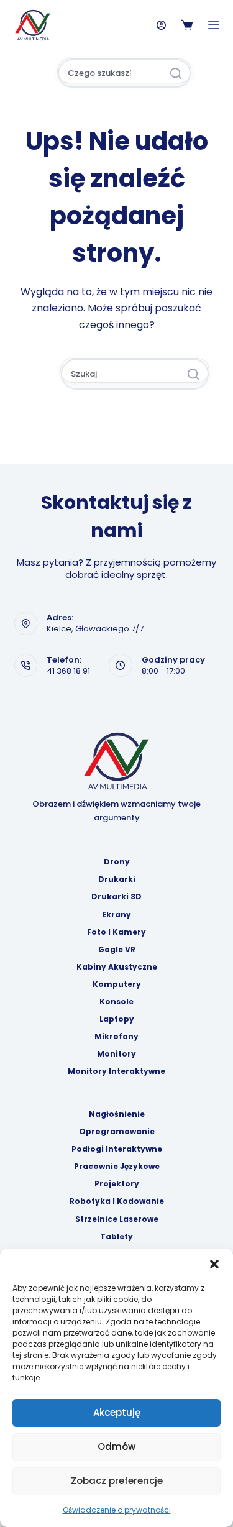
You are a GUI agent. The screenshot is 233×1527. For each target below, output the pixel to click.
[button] (214, 1264)
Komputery (117, 984)
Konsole (116, 1002)
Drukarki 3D (116, 897)
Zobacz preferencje (117, 1480)
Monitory (116, 1054)
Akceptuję (116, 1412)
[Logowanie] (161, 25)
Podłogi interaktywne (116, 1149)
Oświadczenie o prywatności (117, 1510)
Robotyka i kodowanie (117, 1201)
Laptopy (116, 1019)
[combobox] (110, 73)
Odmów (116, 1446)
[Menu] (213, 24)
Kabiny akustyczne (116, 967)
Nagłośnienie (117, 1114)
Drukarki (116, 879)
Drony (117, 862)
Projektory (116, 1184)
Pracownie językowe (117, 1167)
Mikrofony (116, 1037)
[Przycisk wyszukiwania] (176, 73)
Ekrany (116, 915)
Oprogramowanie (117, 1132)
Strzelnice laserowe (116, 1219)
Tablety (116, 1237)
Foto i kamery (116, 932)
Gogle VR (116, 950)
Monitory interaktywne (116, 1071)
